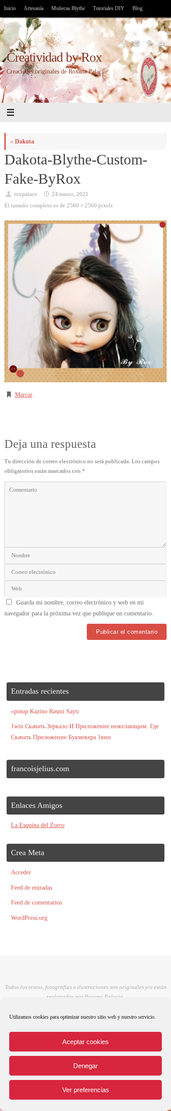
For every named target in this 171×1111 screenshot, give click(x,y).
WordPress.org (29, 917)
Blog (137, 8)
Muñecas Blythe (68, 8)
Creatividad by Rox (54, 57)
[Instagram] (136, 43)
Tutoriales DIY (109, 8)
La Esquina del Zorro (37, 824)
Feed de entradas (31, 887)
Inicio (10, 8)
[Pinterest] (148, 43)
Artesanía (33, 8)
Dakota (22, 141)
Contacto (13, 26)
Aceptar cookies (85, 1041)
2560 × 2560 (82, 205)
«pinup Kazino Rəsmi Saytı (45, 711)
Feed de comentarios (36, 902)
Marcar (23, 394)
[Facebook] (124, 43)
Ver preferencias (85, 1090)
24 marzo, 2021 (70, 194)
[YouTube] (160, 43)
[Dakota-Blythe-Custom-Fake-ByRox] (85, 301)
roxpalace (25, 194)
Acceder (21, 872)
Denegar (85, 1065)
